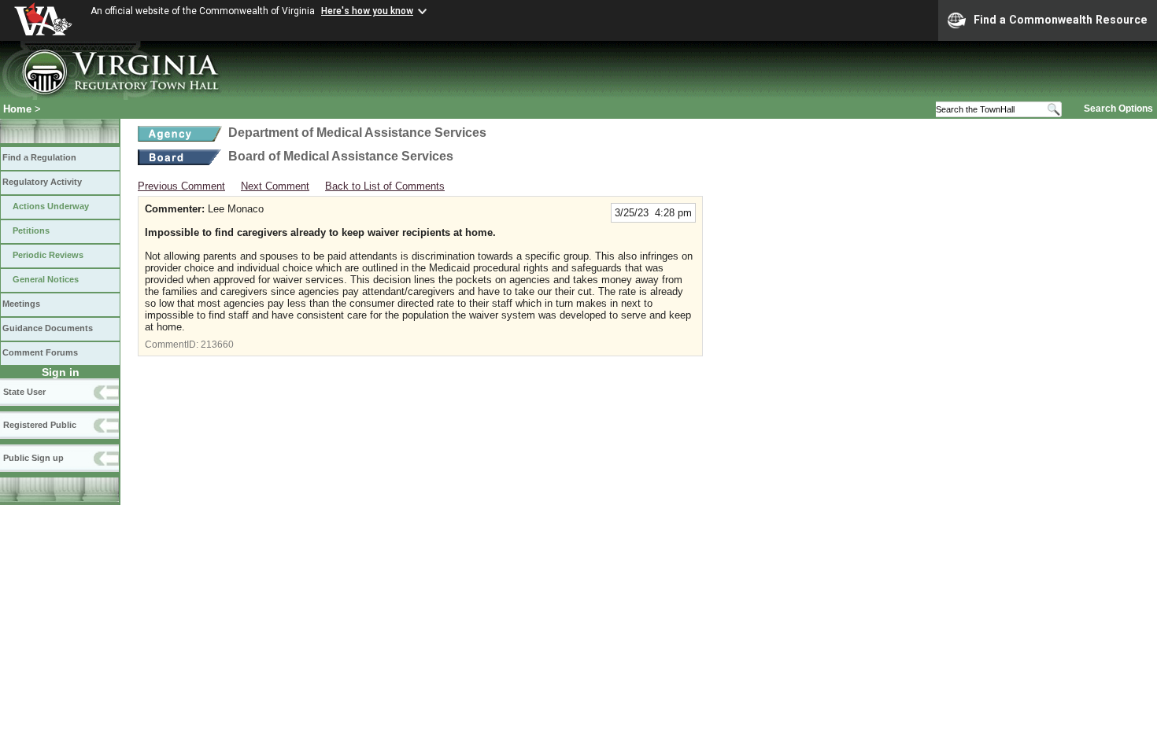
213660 (217, 344)
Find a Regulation (39, 157)
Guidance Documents (47, 328)
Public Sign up (33, 458)
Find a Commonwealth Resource (1061, 19)
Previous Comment (181, 186)
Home (17, 109)
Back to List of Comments (385, 186)
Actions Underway (51, 206)
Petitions (31, 230)
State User (24, 391)
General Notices (46, 279)
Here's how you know (367, 11)
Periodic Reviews (48, 255)
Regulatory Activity (42, 181)
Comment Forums (40, 352)
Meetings (21, 303)
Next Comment (275, 186)
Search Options (1118, 108)
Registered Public (39, 424)
